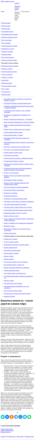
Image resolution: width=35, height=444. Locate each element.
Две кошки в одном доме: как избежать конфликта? (19, 201)
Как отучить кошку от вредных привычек (16, 187)
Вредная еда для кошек (10, 193)
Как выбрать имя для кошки (10, 34)
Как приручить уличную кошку (13, 283)
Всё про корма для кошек (11, 253)
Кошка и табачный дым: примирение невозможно (18, 223)
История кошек (6, 23)
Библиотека (5, 80)
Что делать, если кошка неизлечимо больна (16, 149)
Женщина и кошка (9, 226)
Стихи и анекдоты (7, 74)
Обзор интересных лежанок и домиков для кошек (18, 158)
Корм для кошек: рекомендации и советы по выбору (19, 122)
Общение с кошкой (7, 51)
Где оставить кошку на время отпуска (15, 273)
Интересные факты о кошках (10, 66)
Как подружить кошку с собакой (13, 135)
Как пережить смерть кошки (12, 250)
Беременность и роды (8, 48)
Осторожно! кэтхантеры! (11, 155)
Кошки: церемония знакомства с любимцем (16, 267)
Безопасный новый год (11, 196)
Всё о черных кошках (8, 57)
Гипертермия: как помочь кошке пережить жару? (18, 210)
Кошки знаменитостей (10, 247)
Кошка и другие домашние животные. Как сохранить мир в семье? (16, 183)
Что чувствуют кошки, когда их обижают (16, 262)
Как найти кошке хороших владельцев (15, 204)
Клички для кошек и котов (9, 37)
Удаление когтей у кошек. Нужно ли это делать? (18, 207)
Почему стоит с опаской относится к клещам (17, 129)
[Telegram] (16, 417)
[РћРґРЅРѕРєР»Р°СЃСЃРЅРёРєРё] (12, 417)
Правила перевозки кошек (11, 270)
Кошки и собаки (9, 256)
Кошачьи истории (7, 83)
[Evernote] (29, 417)
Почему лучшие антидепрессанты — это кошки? (18, 119)
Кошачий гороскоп (9, 296)
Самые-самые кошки (10, 233)
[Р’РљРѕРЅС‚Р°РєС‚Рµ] (7, 417)
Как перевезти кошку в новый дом (14, 264)
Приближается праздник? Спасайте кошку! (16, 244)
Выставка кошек (6, 54)
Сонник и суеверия (7, 77)
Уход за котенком (7, 40)
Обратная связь (6, 94)
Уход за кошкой (6, 43)
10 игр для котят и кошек (11, 242)
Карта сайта (20, 436)
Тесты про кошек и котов (9, 86)
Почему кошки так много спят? (13, 152)
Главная (17, 3)
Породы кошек (6, 26)
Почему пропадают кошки (9, 60)
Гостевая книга (6, 91)
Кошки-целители (9, 259)
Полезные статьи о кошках (17, 7)
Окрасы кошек (6, 28)
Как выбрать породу (8, 31)
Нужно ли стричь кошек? (11, 172)
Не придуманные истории (9, 71)
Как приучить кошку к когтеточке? (14, 190)
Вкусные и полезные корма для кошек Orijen (17, 147)
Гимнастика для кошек (10, 239)
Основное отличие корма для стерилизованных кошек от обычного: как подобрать (18, 169)
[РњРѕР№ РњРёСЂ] (20, 417)
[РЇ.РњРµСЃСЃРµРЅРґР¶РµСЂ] (3, 417)
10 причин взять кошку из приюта (14, 161)
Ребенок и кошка (9, 280)
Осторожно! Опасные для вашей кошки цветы (17, 103)
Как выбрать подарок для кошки (13, 180)
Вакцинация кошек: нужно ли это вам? (15, 213)
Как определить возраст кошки (13, 290)
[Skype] (25, 417)
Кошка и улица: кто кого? (11, 216)
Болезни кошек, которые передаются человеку (17, 293)
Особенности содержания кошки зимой (15, 198)
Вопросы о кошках (7, 69)
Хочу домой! (5, 89)
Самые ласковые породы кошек (13, 132)
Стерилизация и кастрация (9, 46)
